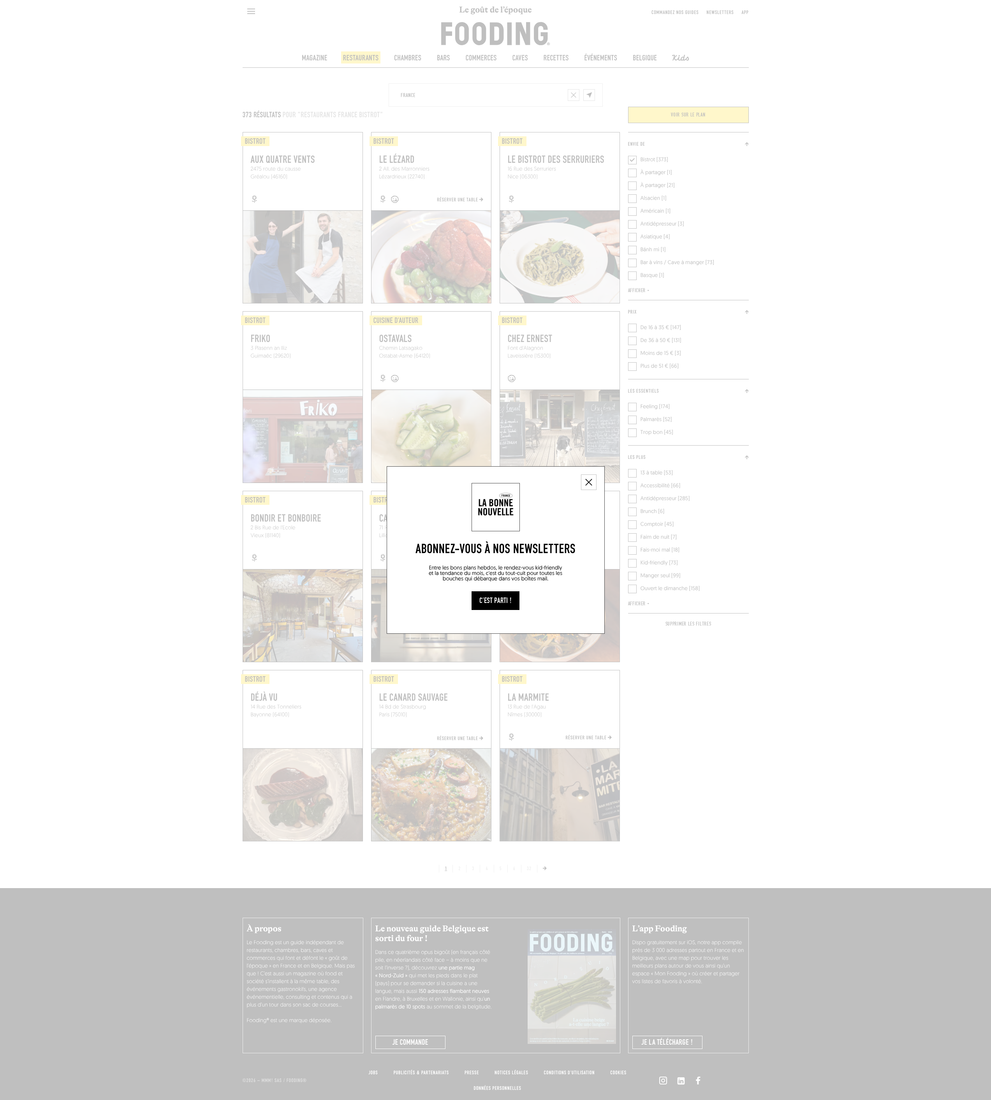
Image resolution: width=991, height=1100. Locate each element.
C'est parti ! (495, 600)
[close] (589, 482)
